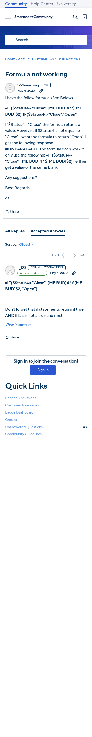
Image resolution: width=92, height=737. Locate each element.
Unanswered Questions (46, 427)
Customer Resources (22, 405)
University (66, 4)
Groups (11, 419)
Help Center (42, 4)
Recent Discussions (20, 398)
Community (16, 4)
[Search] (75, 17)
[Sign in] (84, 17)
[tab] (15, 231)
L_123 (21, 268)
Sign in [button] (43, 369)
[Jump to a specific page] (83, 255)
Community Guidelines (23, 434)
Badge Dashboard (19, 412)
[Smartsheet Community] (33, 17)
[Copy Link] (41, 90)
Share (12, 212)
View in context (17, 324)
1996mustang (28, 85)
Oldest (24, 244)
